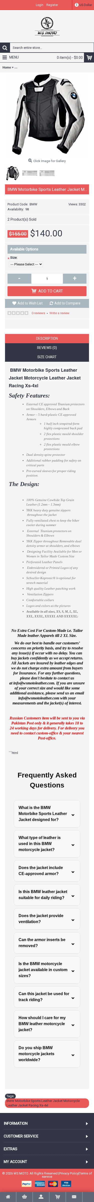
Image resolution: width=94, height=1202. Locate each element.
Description (47, 338)
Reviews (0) (47, 348)
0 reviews (38, 313)
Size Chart (47, 357)
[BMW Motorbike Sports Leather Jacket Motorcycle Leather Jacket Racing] (47, 114)
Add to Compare (67, 303)
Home (7, 67)
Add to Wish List (30, 303)
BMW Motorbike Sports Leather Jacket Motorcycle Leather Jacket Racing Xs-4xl (43, 1103)
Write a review (59, 313)
